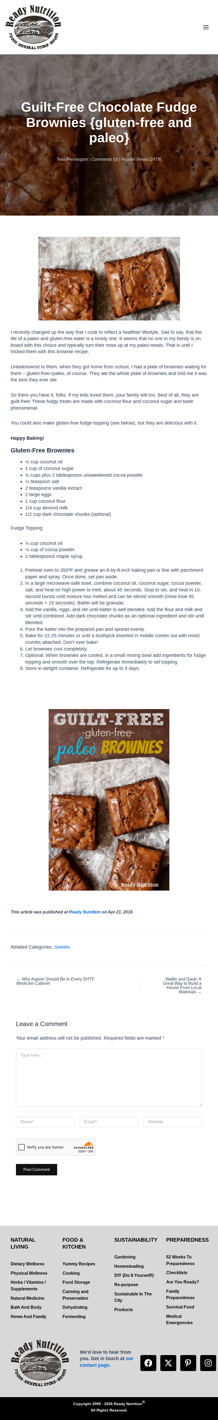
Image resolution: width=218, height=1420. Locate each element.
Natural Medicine (27, 1298)
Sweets (62, 947)
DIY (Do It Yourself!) (134, 1275)
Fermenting (74, 1316)
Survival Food (180, 1307)
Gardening (125, 1257)
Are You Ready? (182, 1282)
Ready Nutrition (84, 912)
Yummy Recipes (78, 1264)
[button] (148, 1363)
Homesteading (129, 1266)
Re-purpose (126, 1284)
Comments (101, 159)
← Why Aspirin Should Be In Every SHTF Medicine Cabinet (55, 981)
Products (123, 1309)
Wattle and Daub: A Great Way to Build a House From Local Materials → (182, 985)
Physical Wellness (29, 1273)
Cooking (71, 1273)
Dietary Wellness (27, 1264)
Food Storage (76, 1282)
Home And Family (28, 1316)
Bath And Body (26, 1307)
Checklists (176, 1272)
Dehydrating (74, 1307)
